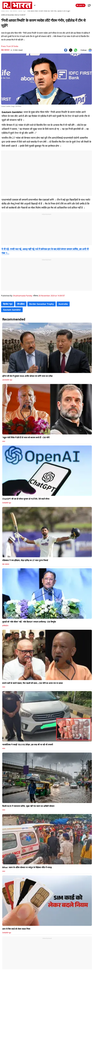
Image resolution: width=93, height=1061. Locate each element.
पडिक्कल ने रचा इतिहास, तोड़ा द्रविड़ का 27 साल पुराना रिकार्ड (25, 560)
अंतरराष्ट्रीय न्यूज (7, 380)
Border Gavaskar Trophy (41, 304)
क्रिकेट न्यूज (7, 304)
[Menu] (88, 5)
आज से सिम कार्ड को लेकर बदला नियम (16, 928)
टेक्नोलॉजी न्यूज (6, 503)
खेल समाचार (5, 50)
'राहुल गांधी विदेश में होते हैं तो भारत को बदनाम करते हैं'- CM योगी (25, 437)
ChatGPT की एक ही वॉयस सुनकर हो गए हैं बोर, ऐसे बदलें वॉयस (25, 498)
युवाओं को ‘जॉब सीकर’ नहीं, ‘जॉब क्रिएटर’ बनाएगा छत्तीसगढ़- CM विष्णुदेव (29, 621)
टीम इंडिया (20, 304)
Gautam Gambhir (12, 309)
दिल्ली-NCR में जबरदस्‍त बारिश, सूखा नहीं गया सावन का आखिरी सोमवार (28, 806)
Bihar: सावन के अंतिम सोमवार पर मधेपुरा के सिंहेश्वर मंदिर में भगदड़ (27, 867)
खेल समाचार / (14, 11)
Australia (63, 304)
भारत (3, 441)
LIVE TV (81, 5)
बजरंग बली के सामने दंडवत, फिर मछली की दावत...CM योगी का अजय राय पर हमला (32, 683)
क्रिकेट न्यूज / (22, 11)
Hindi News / (5, 11)
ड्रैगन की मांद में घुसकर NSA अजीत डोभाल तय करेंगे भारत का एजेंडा (27, 376)
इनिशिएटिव (5, 626)
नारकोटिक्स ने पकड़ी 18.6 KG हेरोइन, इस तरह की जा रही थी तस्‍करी (27, 744)
